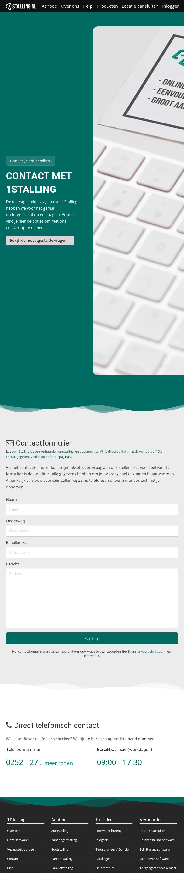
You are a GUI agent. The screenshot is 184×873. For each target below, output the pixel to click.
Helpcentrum (105, 868)
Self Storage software (155, 849)
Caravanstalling (62, 868)
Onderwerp (16, 521)
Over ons (70, 6)
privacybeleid (146, 651)
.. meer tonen (56, 763)
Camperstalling (62, 858)
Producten (107, 6)
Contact (12, 858)
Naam (11, 499)
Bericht (12, 564)
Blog (10, 868)
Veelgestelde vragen (21, 849)
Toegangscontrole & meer (158, 868)
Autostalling (59, 830)
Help (87, 6)
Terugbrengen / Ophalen (113, 849)
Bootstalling (59, 849)
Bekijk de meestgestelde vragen (38, 240)
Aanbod (49, 6)
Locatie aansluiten (140, 6)
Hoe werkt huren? (108, 830)
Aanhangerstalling (64, 840)
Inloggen (171, 6)
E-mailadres (16, 542)
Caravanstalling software (157, 840)
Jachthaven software (154, 858)
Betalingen (103, 858)
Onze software (17, 840)
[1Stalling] (21, 6)
